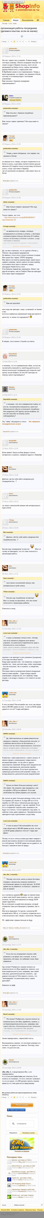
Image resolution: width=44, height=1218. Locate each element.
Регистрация (22, 1105)
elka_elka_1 (13, 621)
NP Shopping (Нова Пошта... (22, 1184)
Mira (10, 467)
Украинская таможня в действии (23, 1189)
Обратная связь (30, 1210)
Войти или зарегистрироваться (13, 2)
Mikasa (20, 1197)
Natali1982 (12, 441)
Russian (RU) (5, 1210)
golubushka (13, 48)
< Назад (3, 41)
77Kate (11, 520)
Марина (11, 387)
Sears (11, 493)
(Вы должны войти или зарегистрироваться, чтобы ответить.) (19, 1093)
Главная (6, 20)
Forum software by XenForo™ (10, 1213)
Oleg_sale (21, 1162)
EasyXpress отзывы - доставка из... (24, 1172)
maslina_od (17, 928)
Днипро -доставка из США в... (22, 1160)
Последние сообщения (9, 23)
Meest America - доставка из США (23, 1166)
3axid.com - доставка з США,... (22, 1178)
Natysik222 (13, 354)
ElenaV (11, 937)
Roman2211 (22, 1191)
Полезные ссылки (28, 1133)
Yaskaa (11, 928)
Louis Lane (12, 693)
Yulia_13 (5, 928)
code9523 (21, 1185)
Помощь (40, 1210)
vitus (19, 1168)
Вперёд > (34, 41)
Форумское (13, 1133)
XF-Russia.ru (11, 1214)
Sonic (20, 1180)
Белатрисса (6, 853)
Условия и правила (17, 1210)
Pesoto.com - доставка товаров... (23, 1195)
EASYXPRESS (23, 1173)
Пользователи (27, 20)
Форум (15, 20)
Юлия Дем (6, 180)
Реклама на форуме (22, 1151)
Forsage (12, 136)
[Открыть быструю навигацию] (42, 1205)
